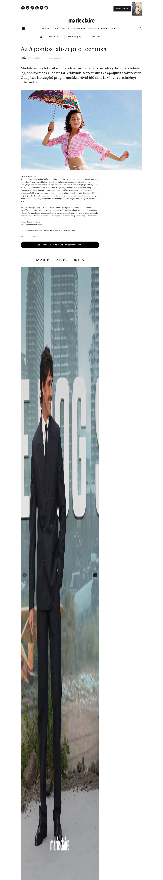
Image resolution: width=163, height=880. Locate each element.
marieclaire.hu (34, 58)
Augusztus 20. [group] (53, 37)
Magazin (45, 28)
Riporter (81, 28)
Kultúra (114, 28)
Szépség (71, 28)
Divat (63, 28)
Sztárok (54, 28)
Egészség (91, 28)
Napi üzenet (103, 28)
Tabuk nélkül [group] (94, 37)
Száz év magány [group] (74, 37)
